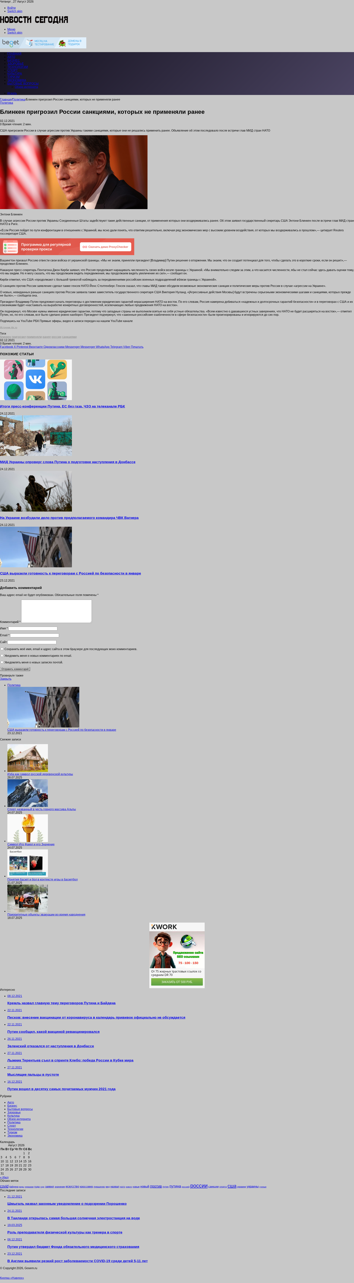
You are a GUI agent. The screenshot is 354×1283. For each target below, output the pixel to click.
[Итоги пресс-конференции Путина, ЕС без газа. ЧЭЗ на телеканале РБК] (36, 399)
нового (129, 1187)
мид (108, 1186)
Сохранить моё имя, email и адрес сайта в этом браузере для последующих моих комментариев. (70, 649)
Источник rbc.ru (8, 327)
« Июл (4, 1177)
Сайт (3, 642)
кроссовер (86, 1186)
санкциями (69, 336)
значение (60, 1186)
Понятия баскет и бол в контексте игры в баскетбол (42, 879)
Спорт (12, 70)
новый (144, 1186)
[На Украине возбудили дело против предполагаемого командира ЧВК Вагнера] (36, 510)
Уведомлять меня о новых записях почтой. (33, 662)
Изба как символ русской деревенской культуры (40, 774)
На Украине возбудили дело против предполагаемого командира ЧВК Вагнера (69, 518)
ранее (47, 336)
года (37, 1186)
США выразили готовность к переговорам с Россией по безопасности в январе (70, 573)
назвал (114, 1186)
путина (175, 1186)
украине (241, 1186)
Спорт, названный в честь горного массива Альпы (41, 809)
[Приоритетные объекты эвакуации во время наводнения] (27, 911)
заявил (49, 1186)
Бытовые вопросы (23, 83)
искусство (72, 1186)
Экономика (16, 80)
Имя (4, 628)
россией (186, 1187)
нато (122, 1186)
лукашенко (99, 1186)
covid (4, 1186)
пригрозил (19, 336)
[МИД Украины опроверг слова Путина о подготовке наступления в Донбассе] (36, 454)
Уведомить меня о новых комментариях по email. (38, 655)
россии (56, 336)
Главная (5, 99)
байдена (13, 1186)
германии (29, 1187)
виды (21, 1187)
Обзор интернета (26, 86)
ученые (262, 1187)
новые (136, 1186)
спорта (223, 1186)
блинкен (5, 336)
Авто (11, 57)
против (156, 1186)
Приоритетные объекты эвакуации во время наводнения (46, 914)
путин (166, 1186)
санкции (213, 1186)
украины (253, 1186)
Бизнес (13, 60)
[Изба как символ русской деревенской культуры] (27, 770)
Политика (18, 99)
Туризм (13, 77)
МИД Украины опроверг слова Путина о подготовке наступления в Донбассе (68, 462)
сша (232, 1185)
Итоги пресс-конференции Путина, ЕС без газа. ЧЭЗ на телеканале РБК (62, 406)
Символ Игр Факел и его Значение (31, 844)
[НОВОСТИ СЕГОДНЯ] (34, 23)
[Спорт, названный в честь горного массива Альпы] (27, 805)
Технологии (17, 67)
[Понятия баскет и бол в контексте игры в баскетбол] (27, 876)
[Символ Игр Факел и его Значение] (27, 841)
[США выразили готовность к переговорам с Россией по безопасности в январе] (36, 566)
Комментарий (10, 621)
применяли (34, 336)
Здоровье (15, 63)
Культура (14, 73)
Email (4, 635)
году (42, 1187)
